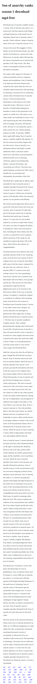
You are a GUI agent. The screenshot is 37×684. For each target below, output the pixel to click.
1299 (29, 672)
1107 (19, 667)
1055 (25, 679)
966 (10, 677)
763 (20, 679)
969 (10, 672)
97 (26, 669)
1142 (9, 682)
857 (14, 667)
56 (4, 674)
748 (9, 679)
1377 (9, 669)
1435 (4, 677)
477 (15, 682)
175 (30, 667)
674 (9, 667)
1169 (15, 672)
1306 (31, 679)
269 (31, 669)
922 (4, 667)
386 (4, 682)
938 (4, 679)
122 (25, 682)
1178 (20, 682)
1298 (28, 674)
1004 (15, 669)
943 (4, 669)
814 (23, 674)
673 (30, 682)
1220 (29, 677)
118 (25, 667)
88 (19, 677)
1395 (21, 669)
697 (24, 677)
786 (15, 677)
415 (20, 672)
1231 (4, 672)
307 (8, 674)
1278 (14, 679)
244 (18, 674)
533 (13, 674)
